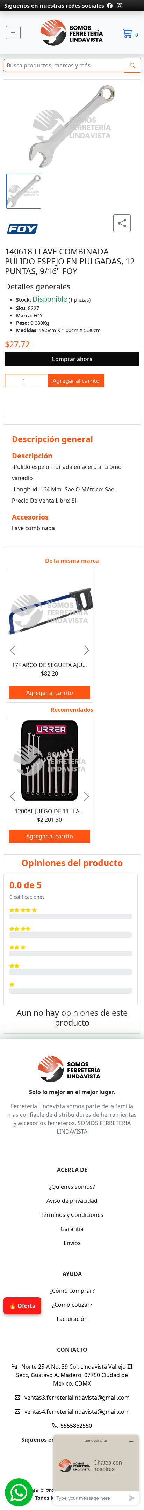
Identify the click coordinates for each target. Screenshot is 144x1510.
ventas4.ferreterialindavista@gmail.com (76, 1411)
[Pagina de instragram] (118, 5)
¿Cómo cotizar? (72, 1305)
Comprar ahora (72, 359)
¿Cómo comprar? (72, 1291)
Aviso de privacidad (72, 1201)
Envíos (72, 1243)
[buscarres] (132, 65)
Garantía (72, 1229)
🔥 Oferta (22, 1306)
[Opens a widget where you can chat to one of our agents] (96, 1470)
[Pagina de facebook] (110, 5)
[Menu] (13, 32)
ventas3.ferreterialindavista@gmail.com (76, 1397)
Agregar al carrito (76, 381)
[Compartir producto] (122, 223)
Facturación (72, 1319)
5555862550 (76, 1426)
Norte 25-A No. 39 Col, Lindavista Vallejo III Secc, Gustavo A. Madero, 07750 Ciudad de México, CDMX (74, 1375)
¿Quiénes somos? (72, 1186)
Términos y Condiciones (72, 1215)
